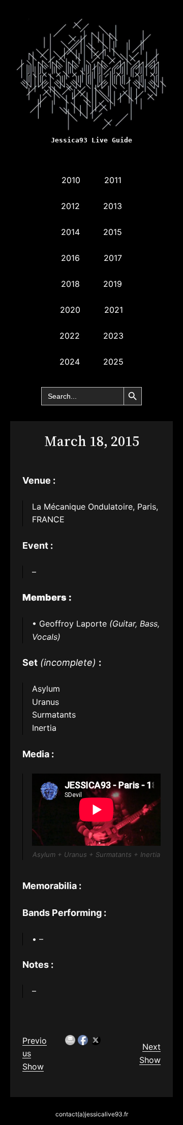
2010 (71, 180)
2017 (113, 258)
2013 (112, 206)
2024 (69, 362)
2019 (112, 284)
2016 (70, 258)
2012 (70, 206)
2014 (70, 232)
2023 (113, 336)
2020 (70, 310)
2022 (69, 336)
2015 (112, 232)
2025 (113, 362)
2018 (70, 284)
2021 (113, 310)
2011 (112, 180)
